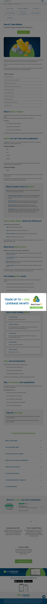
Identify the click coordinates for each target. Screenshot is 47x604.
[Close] (45, 294)
